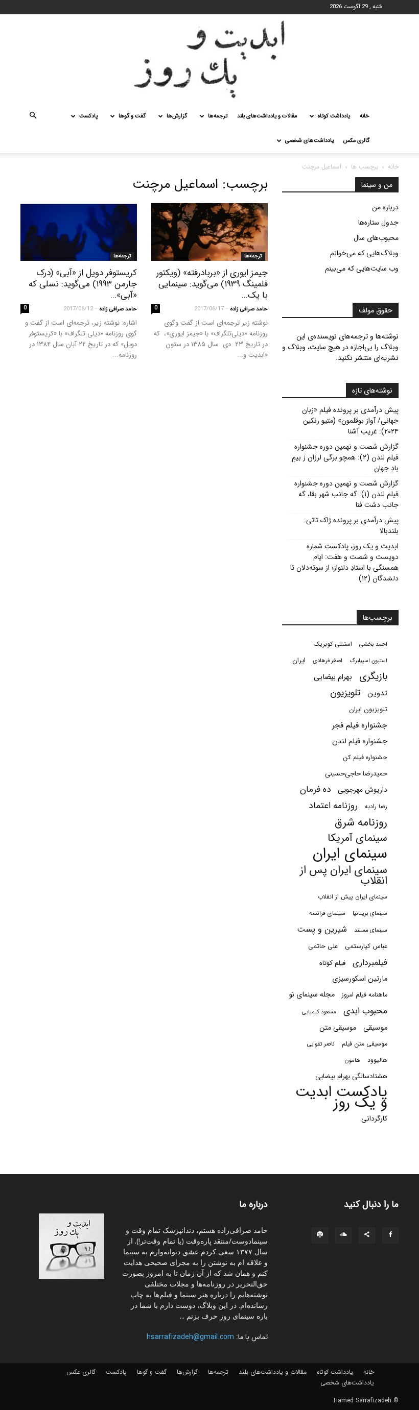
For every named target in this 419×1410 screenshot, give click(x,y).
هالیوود (377, 1060)
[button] (32, 116)
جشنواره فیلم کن (365, 757)
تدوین (377, 693)
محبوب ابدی (365, 1011)
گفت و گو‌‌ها (132, 116)
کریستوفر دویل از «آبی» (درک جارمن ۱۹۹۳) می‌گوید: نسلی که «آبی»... (83, 284)
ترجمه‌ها (217, 116)
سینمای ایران (350, 854)
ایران (299, 660)
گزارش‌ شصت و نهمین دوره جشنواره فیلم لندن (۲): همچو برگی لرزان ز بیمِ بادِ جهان (345, 458)
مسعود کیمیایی (319, 1011)
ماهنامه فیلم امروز (364, 995)
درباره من (385, 207)
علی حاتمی (323, 946)
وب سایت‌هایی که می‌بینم (362, 268)
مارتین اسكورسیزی (359, 979)
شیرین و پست (322, 929)
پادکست (88, 116)
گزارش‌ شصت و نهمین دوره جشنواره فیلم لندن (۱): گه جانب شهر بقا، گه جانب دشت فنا (346, 494)
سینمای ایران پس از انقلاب (343, 875)
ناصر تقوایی (321, 1044)
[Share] (367, 1235)
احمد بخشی (373, 644)
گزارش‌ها (177, 116)
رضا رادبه (376, 806)
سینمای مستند (370, 930)
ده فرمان (315, 789)
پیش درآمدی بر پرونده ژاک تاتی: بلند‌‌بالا (351, 526)
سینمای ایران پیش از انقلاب (352, 897)
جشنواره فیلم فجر (359, 725)
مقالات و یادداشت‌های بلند (267, 116)
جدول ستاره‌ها (378, 222)
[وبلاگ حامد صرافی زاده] (209, 59)
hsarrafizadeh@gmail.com (190, 1337)
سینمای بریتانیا (370, 913)
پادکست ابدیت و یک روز (341, 1097)
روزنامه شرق (361, 822)
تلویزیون (345, 693)
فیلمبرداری (370, 962)
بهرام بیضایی (333, 677)
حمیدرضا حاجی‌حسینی (356, 773)
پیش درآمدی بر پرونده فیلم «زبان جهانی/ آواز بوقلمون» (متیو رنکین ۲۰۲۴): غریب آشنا (350, 421)
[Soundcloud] (343, 1235)
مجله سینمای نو (312, 994)
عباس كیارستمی (366, 946)
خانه (364, 116)
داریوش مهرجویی (362, 790)
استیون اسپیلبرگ (368, 661)
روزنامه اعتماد (333, 805)
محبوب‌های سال (376, 238)
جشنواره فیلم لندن (359, 741)
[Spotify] (320, 1235)
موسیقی (375, 1028)
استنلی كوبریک (333, 644)
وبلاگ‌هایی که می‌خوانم (364, 253)
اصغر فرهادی (327, 660)
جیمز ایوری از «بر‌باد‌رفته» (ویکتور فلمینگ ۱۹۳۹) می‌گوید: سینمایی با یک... (212, 284)
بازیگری (373, 676)
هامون (352, 1060)
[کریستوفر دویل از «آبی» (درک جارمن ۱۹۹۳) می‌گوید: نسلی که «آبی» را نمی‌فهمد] (78, 232)
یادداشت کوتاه (334, 116)
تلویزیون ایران (368, 709)
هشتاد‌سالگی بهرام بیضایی (351, 1076)
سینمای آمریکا (357, 838)
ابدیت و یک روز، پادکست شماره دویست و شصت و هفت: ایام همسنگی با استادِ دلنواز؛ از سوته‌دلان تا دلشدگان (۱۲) (344, 562)
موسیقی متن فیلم (364, 1044)
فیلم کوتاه (332, 963)
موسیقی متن (337, 1028)
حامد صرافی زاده (249, 309)
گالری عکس (356, 140)
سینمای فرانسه (327, 913)
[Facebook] (390, 1235)
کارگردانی (374, 1118)
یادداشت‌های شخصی (309, 140)
